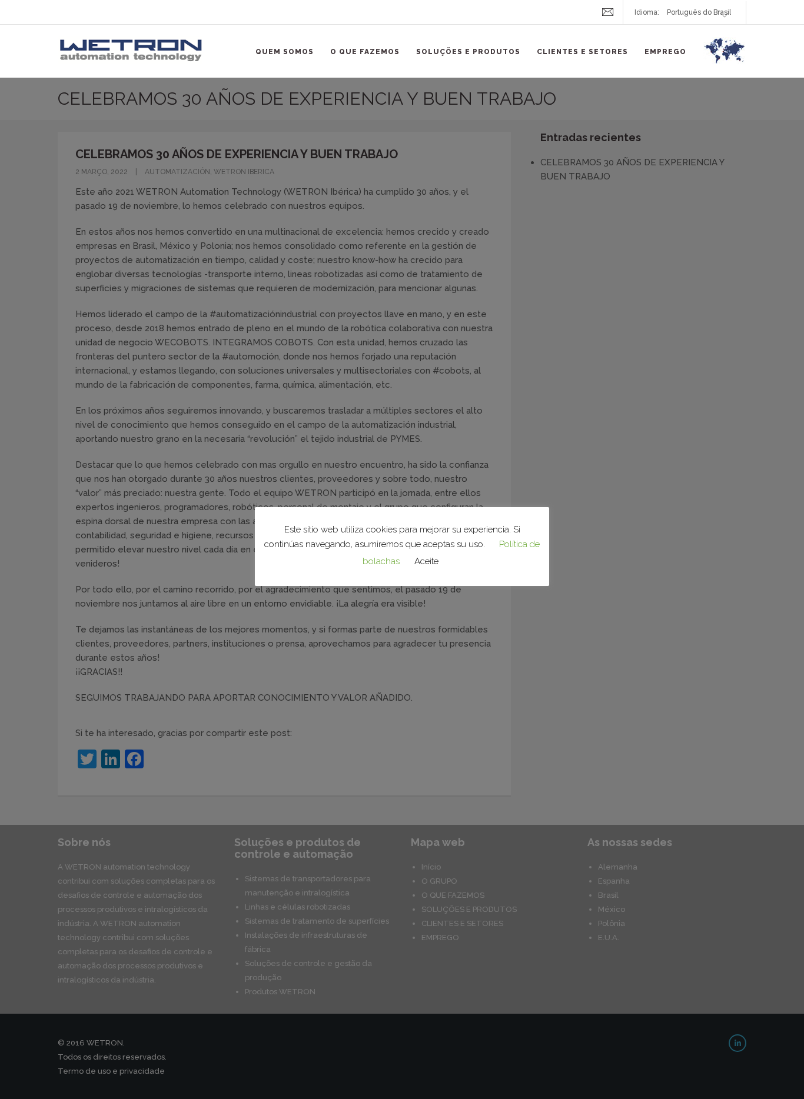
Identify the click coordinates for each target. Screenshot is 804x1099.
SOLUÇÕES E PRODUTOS (468, 52)
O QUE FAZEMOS (365, 52)
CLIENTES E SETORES (582, 52)
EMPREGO (665, 52)
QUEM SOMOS (284, 52)
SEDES (724, 57)
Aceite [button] (426, 561)
